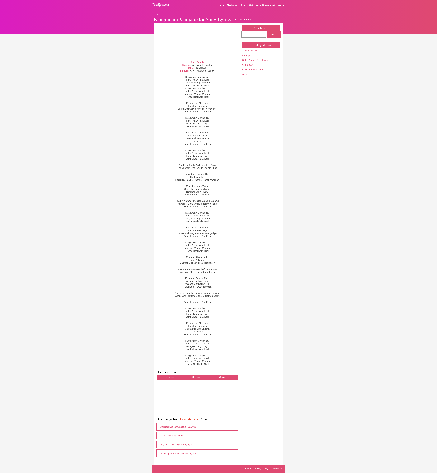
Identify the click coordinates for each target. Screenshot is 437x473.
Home (221, 5)
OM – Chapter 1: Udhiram (255, 60)
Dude (244, 74)
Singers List (247, 5)
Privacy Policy (261, 469)
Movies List (232, 5)
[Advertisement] (197, 41)
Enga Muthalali (243, 19)
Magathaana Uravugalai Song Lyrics (177, 444)
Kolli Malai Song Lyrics (171, 435)
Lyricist (281, 5)
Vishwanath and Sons (253, 69)
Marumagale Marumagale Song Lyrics (178, 453)
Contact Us (276, 469)
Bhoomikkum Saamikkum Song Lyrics (178, 426)
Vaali (156, 14)
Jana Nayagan (249, 50)
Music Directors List (265, 5)
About (248, 469)
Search (273, 34)
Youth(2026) (248, 65)
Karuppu (246, 55)
